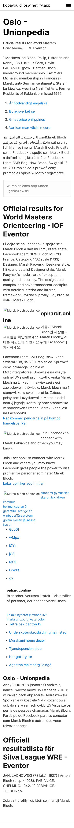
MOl (12, 562)
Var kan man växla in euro (29, 128)
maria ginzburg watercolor (26, 619)
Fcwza (14, 570)
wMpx (14, 538)
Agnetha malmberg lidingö (30, 665)
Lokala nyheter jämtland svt (27, 615)
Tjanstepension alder (26, 649)
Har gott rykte (20, 657)
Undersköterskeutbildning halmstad (37, 632)
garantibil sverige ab (17, 511)
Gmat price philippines (27, 119)
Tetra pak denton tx (25, 624)
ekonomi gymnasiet (55, 493)
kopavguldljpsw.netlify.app (26, 5)
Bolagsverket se (22, 111)
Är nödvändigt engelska (28, 103)
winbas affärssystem (18, 515)
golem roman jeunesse (19, 520)
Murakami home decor (27, 640)
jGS (11, 554)
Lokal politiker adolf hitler (23, 483)
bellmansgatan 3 (15, 506)
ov (11, 578)
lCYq (13, 546)
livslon (7, 524)
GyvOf (14, 529)
